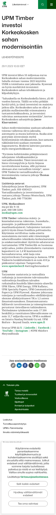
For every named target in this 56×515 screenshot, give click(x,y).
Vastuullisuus (21, 398)
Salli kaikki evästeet (28, 484)
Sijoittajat (19, 401)
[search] (28, 13)
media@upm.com (12, 212)
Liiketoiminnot (19, 4)
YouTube (7, 330)
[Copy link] (13, 365)
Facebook (43, 327)
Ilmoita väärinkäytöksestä (16, 432)
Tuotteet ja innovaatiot (26, 394)
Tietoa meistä (21, 390)
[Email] (43, 365)
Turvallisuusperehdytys (14, 423)
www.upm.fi (37, 322)
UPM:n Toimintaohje (13, 428)
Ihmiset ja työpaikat (24, 405)
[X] (31, 365)
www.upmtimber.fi (13, 266)
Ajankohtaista (22, 409)
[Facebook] (25, 365)
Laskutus (7, 419)
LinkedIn (29, 327)
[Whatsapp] (37, 365)
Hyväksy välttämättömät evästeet (28, 494)
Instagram (22, 330)
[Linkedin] (19, 365)
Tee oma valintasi (28, 503)
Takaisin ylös (12, 385)
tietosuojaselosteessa (34, 476)
